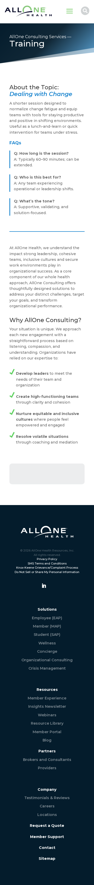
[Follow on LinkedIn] (44, 585)
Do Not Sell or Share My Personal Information (47, 572)
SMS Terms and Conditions (47, 563)
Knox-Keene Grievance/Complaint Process (47, 567)
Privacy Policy (47, 559)
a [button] (69, 11)
